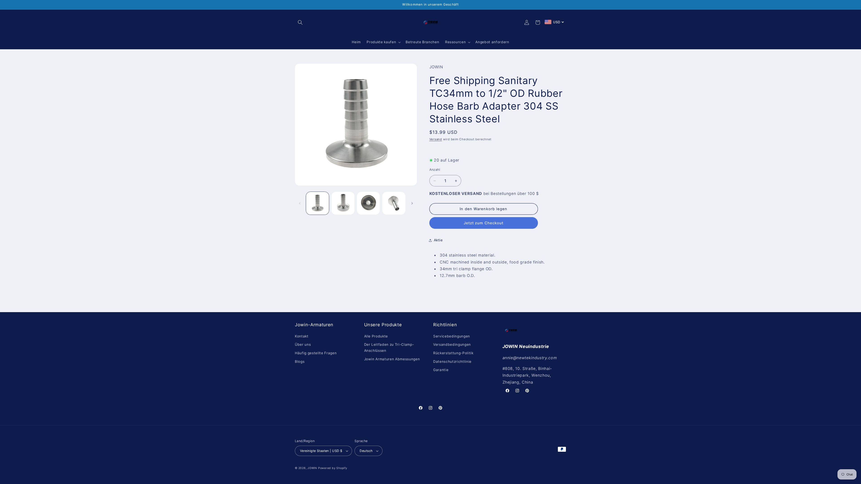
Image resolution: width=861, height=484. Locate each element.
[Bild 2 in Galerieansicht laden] (342, 203)
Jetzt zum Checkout (484, 223)
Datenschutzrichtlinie (452, 361)
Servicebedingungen (451, 336)
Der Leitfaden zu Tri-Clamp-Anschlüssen (389, 348)
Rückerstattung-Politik (453, 353)
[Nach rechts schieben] (412, 203)
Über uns (303, 345)
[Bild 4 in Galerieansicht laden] (393, 203)
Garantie (440, 370)
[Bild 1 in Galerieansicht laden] (317, 203)
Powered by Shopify (332, 468)
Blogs (299, 361)
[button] (300, 22)
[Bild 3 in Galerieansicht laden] (368, 203)
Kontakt (302, 336)
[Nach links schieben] (300, 203)
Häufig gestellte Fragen (316, 353)
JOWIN (312, 468)
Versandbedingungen (452, 345)
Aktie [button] (438, 240)
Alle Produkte (376, 336)
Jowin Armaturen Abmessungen (392, 359)
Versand (435, 139)
